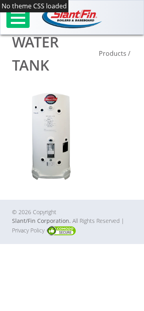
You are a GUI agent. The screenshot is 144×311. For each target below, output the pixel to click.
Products (112, 53)
